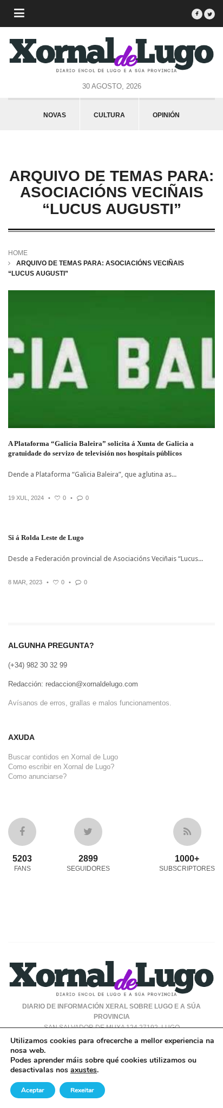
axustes (83, 1070)
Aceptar (32, 1090)
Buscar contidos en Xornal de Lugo (63, 757)
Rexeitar (82, 1090)
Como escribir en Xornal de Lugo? (61, 767)
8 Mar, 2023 (25, 582)
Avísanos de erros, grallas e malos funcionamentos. (90, 703)
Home (18, 253)
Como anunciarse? (37, 776)
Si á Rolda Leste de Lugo (46, 537)
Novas (54, 115)
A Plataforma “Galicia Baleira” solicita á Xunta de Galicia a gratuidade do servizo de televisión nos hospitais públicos (101, 448)
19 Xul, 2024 (26, 498)
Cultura (109, 115)
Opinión (166, 115)
